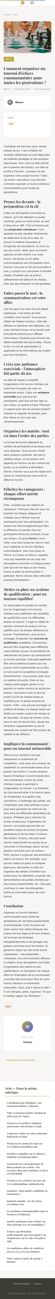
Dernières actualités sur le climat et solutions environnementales (26, 1155)
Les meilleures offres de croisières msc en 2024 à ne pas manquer (25, 1250)
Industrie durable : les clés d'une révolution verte (24, 1203)
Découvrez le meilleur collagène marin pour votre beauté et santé (24, 1125)
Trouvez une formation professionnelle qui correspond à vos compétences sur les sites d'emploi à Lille (26, 1236)
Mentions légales (21, 1283)
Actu (15, 14)
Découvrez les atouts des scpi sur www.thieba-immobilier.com (24, 1145)
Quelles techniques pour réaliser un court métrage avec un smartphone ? (26, 1223)
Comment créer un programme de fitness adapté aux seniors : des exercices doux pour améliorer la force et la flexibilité (27, 1168)
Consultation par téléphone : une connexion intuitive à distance (24, 1104)
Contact (38, 1283)
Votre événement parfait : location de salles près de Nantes (26, 1114)
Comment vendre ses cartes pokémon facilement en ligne (27, 1135)
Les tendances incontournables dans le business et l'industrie (27, 1213)
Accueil (7, 14)
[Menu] (32, 2)
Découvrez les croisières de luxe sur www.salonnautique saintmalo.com (26, 1182)
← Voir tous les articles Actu (19, 1060)
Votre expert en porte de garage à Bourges (24, 1260)
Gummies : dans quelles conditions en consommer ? (27, 1192)
